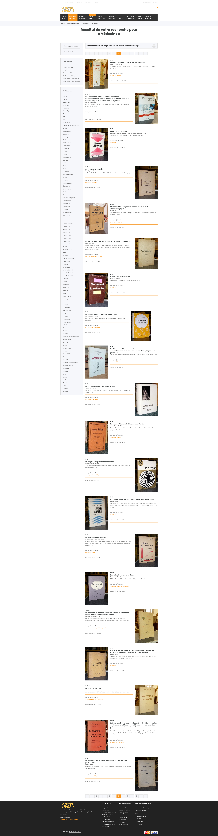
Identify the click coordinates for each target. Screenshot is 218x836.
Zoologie (65, 391)
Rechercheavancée (72, 17)
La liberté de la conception (95, 537)
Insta (96, 2)
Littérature (66, 264)
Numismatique (67, 310)
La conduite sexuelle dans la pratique (100, 386)
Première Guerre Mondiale (71, 336)
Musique (65, 305)
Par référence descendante (71, 81)
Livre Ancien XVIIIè (68, 276)
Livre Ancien (66, 267)
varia (102, 475)
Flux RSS (138, 819)
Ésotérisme (66, 186)
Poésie (65, 328)
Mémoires (66, 287)
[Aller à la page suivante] (141, 53)
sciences (95, 182)
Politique (65, 334)
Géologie (65, 209)
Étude (65, 192)
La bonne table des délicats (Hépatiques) (101, 314)
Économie (66, 172)
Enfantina (66, 180)
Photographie (67, 322)
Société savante (68, 365)
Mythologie (66, 308)
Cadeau (65, 140)
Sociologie (66, 368)
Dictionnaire (66, 166)
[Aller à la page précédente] (92, 53)
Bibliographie (67, 131)
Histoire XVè (66, 229)
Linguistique (66, 261)
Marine (65, 281)
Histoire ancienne (68, 224)
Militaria (65, 290)
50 (66, 52)
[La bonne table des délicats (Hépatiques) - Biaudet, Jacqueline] (141, 326)
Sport (64, 374)
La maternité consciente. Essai (122, 575)
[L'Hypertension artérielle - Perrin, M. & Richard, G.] (146, 182)
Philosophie (66, 319)
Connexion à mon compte (150, 2)
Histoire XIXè (66, 241)
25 (64, 52)
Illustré (65, 247)
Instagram (139, 824)
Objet (64, 313)
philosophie (120, 586)
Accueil (62, 24)
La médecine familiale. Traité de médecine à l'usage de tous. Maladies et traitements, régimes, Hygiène (132, 651)
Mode (64, 293)
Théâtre (65, 383)
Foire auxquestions (148, 17)
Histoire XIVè (66, 227)
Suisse (65, 377)
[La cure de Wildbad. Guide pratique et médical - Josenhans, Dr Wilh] (96, 437)
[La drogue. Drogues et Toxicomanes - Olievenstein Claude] (146, 475)
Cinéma (65, 154)
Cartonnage (66, 146)
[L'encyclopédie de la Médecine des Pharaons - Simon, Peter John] (96, 74)
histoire (119, 76)
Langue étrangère (68, 258)
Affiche (65, 96)
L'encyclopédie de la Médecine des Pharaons (127, 62)
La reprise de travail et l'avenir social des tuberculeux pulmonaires (106, 762)
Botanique (66, 137)
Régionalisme (67, 339)
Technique (66, 380)
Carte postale (67, 143)
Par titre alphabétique (69, 76)
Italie (64, 253)
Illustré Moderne (68, 250)
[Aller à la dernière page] (145, 53)
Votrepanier (140, 17)
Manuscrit (66, 279)
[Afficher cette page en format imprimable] (154, 46)
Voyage (65, 388)
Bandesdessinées (82, 17)
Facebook (88, 2)
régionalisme (105, 628)
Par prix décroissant (69, 70)
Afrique (65, 99)
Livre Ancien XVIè (68, 270)
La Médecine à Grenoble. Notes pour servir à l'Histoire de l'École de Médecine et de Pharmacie (107, 614)
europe (119, 437)
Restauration (67, 348)
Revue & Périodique (69, 354)
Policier (65, 331)
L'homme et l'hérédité (118, 131)
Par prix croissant (68, 67)
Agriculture (66, 102)
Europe (65, 195)
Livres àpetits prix (101, 17)
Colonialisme (67, 157)
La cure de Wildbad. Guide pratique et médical (128, 424)
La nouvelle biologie (93, 688)
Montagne (66, 299)
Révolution (66, 351)
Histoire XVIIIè (67, 238)
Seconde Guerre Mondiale (71, 362)
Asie (64, 119)
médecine (113, 76)
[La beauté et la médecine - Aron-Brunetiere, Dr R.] (96, 290)
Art (64, 117)
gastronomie (89, 327)
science (100, 257)
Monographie (67, 296)
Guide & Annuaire (68, 218)
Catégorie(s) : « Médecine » (90, 24)
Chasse (65, 151)
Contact (79, 2)
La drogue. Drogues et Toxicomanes (99, 462)
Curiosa (65, 160)
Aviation (65, 128)
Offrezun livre (120, 17)
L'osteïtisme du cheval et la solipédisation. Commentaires (108, 241)
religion (126, 586)
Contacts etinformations (130, 17)
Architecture (67, 114)
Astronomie (66, 122)
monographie (89, 475)
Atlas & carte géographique (71, 125)
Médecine (66, 284)
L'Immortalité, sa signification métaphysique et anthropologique (129, 208)
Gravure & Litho (67, 212)
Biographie (66, 134)
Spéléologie (66, 371)
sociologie (88, 399)
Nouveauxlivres (92, 16)
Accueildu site (64, 17)
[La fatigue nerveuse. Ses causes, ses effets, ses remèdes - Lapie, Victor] (96, 513)
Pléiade (65, 325)
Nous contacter (141, 816)
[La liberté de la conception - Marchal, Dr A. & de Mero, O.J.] (146, 550)
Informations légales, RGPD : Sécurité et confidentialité (109, 815)
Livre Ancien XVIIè (68, 273)
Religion (65, 342)
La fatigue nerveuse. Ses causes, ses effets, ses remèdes (132, 499)
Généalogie (66, 203)
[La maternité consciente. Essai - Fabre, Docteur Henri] (96, 588)
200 (71, 52)
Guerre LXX (66, 215)
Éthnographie (67, 189)
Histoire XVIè (66, 232)
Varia (64, 386)
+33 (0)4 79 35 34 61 (67, 2)
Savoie (65, 357)
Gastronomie (67, 200)
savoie (112, 362)
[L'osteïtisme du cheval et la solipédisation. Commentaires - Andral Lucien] (146, 253)
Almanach (66, 105)
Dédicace (66, 163)
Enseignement (67, 183)
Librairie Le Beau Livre (75, 832)
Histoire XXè (66, 244)
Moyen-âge (66, 302)
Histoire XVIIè (67, 235)
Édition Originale (68, 174)
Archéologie (66, 111)
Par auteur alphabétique (70, 73)
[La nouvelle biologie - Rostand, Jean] (146, 700)
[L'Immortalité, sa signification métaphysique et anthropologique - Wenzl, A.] (96, 218)
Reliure (65, 345)
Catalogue (66, 148)
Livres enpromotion (111, 17)
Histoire (65, 221)
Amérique (66, 108)
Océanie (65, 316)
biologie (93, 699)
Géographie (66, 206)
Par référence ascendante (71, 79)
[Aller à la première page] (87, 53)
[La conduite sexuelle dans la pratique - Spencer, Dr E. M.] (146, 399)
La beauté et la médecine (120, 276)
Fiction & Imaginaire (69, 198)
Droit (64, 169)
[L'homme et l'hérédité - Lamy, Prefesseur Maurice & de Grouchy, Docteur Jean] (96, 144)
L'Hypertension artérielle (94, 169)
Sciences (65, 360)
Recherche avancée (73, 24)
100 (68, 52)
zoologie (88, 257)
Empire (65, 177)
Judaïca (65, 255)
